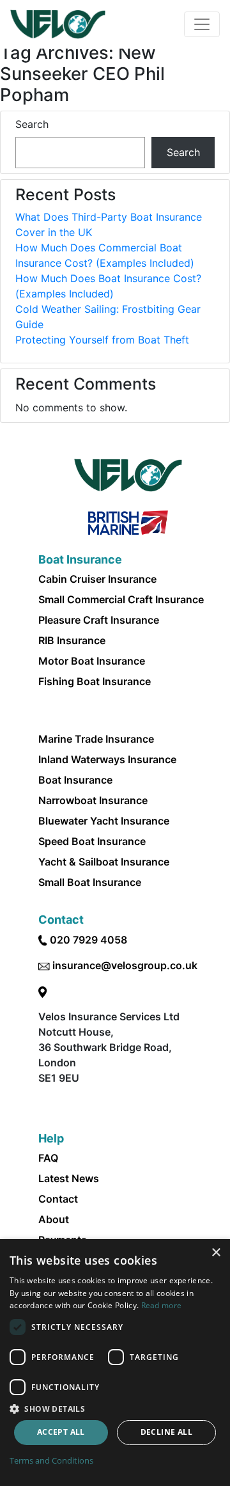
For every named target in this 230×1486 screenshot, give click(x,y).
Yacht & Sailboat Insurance (103, 861)
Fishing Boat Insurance (94, 681)
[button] (115, 1408)
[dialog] (115, 1362)
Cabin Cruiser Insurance (97, 579)
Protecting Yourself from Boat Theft (102, 339)
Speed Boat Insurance (92, 841)
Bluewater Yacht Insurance (103, 820)
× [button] (215, 1253)
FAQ (48, 1157)
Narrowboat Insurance (93, 800)
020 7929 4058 (88, 939)
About (53, 1219)
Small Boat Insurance (89, 882)
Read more (161, 1305)
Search (32, 124)
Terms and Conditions (51, 1460)
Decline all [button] (166, 1432)
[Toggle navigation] (202, 24)
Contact (58, 1198)
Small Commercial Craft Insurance (121, 599)
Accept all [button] (61, 1432)
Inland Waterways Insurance (107, 759)
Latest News (68, 1178)
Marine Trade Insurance (96, 738)
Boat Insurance (75, 779)
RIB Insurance (71, 640)
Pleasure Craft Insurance (98, 619)
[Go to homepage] (57, 24)
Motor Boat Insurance (91, 660)
